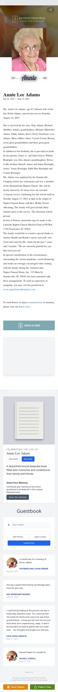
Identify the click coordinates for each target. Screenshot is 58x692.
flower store (24, 306)
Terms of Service (36, 680)
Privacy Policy (21, 680)
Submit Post (29, 543)
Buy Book (28, 459)
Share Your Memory (18, 497)
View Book (13, 459)
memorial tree (36, 302)
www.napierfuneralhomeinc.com (19, 289)
